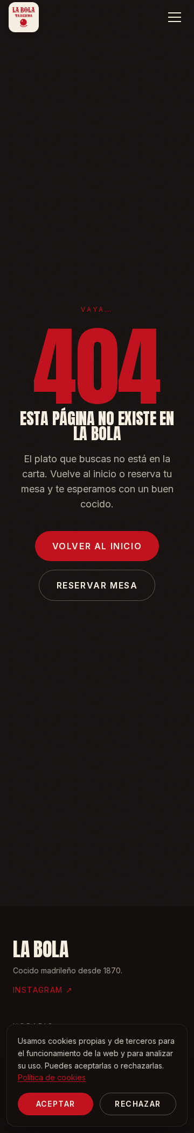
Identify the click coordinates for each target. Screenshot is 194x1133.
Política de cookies (52, 1077)
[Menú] (174, 17)
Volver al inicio (97, 546)
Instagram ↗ (43, 989)
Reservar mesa (97, 585)
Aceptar (55, 1103)
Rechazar (138, 1103)
